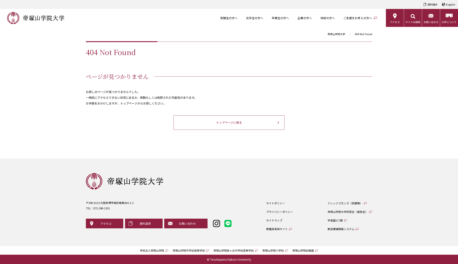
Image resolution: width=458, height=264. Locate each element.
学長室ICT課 (335, 220)
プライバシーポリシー (279, 212)
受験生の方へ (228, 18)
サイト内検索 (412, 22)
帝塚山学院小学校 (273, 250)
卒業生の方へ (280, 18)
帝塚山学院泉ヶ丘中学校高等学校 (233, 250)
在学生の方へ (254, 18)
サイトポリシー (275, 203)
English (450, 4)
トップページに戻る (229, 122)
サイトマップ (274, 220)
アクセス (395, 22)
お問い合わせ (430, 22)
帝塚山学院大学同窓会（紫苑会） (348, 212)
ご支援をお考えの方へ (357, 18)
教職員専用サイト (277, 229)
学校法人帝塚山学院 (152, 250)
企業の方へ (305, 18)
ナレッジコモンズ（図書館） (345, 203)
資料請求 (432, 4)
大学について (449, 22)
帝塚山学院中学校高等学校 (189, 250)
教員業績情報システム (341, 229)
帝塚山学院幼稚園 (303, 250)
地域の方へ (327, 18)
